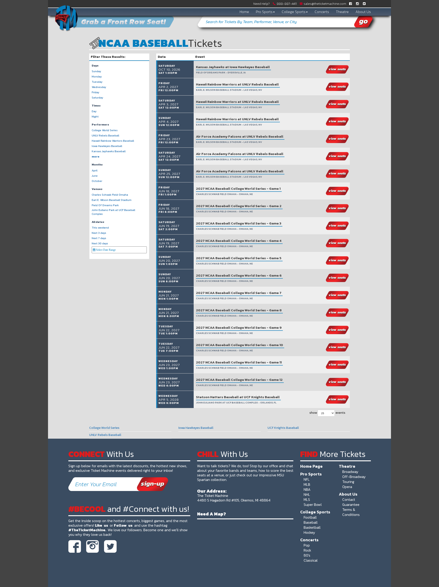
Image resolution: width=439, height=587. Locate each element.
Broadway (350, 471)
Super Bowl (313, 504)
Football (310, 517)
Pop (307, 545)
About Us (363, 11)
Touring (348, 481)
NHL (307, 494)
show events (327, 412)
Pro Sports (264, 11)
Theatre (342, 11)
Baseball (311, 522)
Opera (347, 486)
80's (307, 555)
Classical (311, 560)
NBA (307, 489)
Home (244, 11)
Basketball (312, 527)
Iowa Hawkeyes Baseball (195, 427)
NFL (307, 479)
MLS (307, 499)
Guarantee (350, 504)
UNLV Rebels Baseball (105, 434)
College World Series (104, 427)
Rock (307, 550)
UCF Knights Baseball (283, 427)
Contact (348, 499)
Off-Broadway (354, 476)
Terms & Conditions (351, 512)
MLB (307, 484)
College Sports (293, 11)
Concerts (322, 11)
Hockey (309, 532)
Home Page (311, 466)
